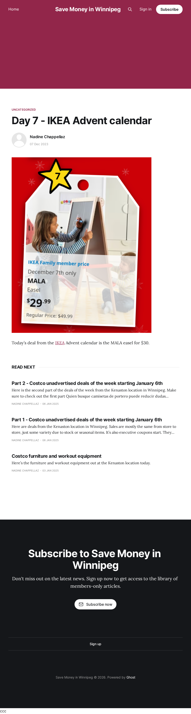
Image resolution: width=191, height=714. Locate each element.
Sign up (95, 644)
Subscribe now (99, 604)
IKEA (60, 342)
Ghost (130, 677)
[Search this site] (129, 9)
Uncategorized (24, 109)
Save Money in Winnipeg (87, 9)
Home (13, 9)
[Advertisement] (95, 53)
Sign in (145, 9)
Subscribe (169, 9)
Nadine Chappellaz (47, 136)
